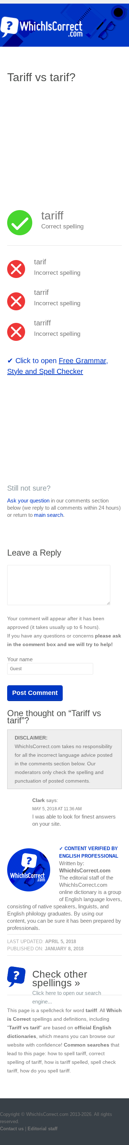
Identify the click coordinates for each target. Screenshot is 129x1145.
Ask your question (28, 500)
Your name (20, 659)
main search (48, 515)
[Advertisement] (67, 142)
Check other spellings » (66, 978)
